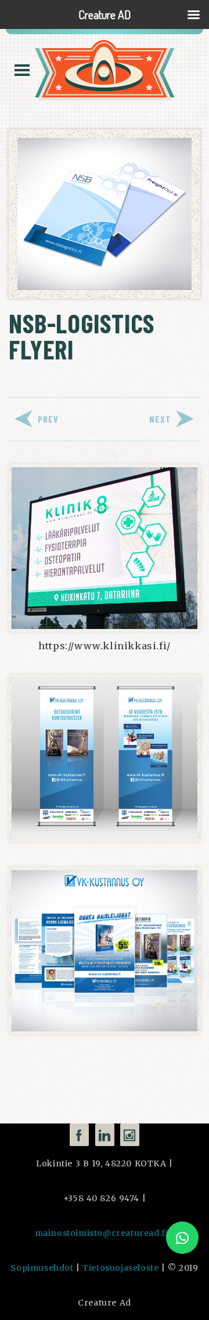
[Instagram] (129, 1134)
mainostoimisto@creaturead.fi (101, 1233)
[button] (182, 1237)
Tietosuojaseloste (120, 1268)
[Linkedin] (104, 1134)
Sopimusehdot (41, 1268)
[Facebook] (79, 1134)
